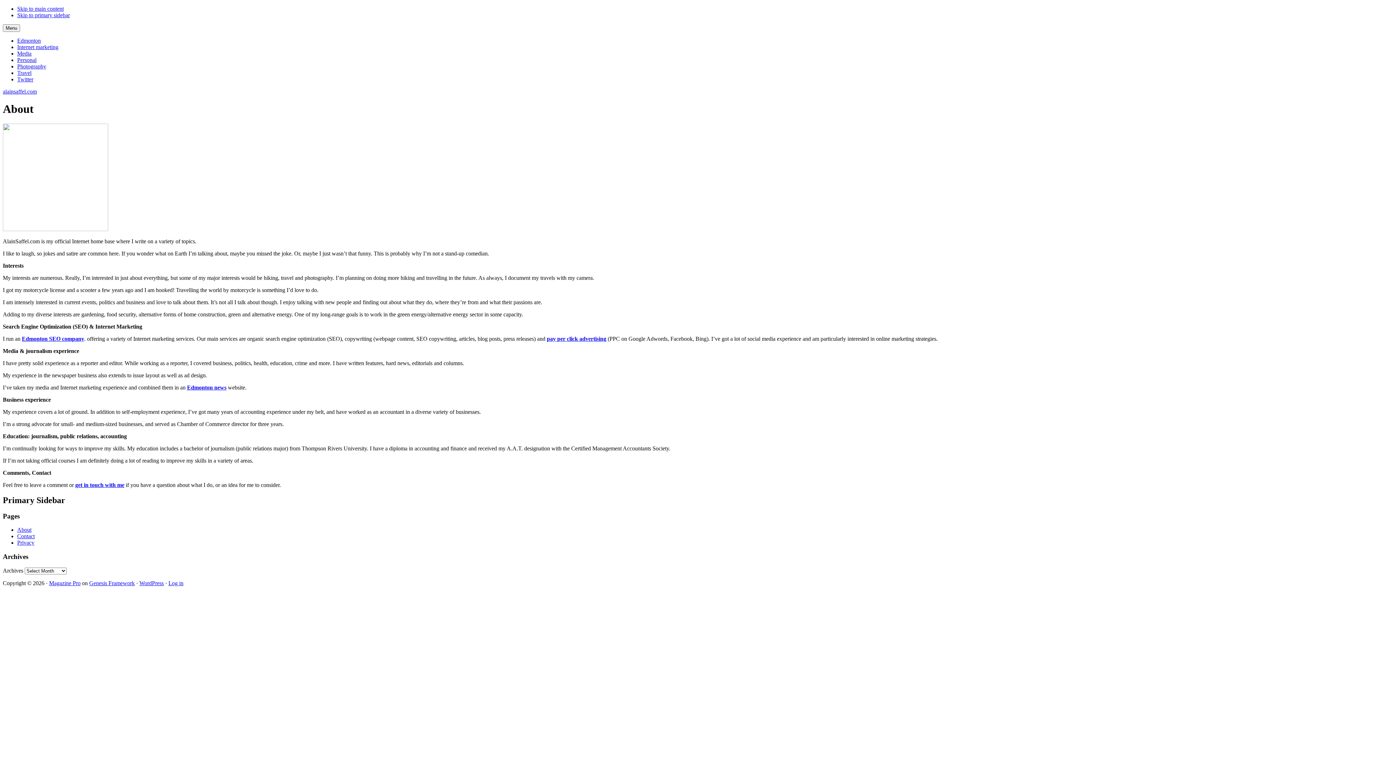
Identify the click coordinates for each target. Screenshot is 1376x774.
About (24, 530)
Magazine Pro (65, 583)
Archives (13, 571)
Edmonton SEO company (53, 339)
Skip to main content (40, 9)
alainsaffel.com (20, 92)
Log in (175, 583)
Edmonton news (206, 387)
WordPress (151, 583)
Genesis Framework (112, 583)
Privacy (25, 543)
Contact (26, 536)
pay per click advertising (576, 339)
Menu (11, 28)
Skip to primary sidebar (43, 15)
